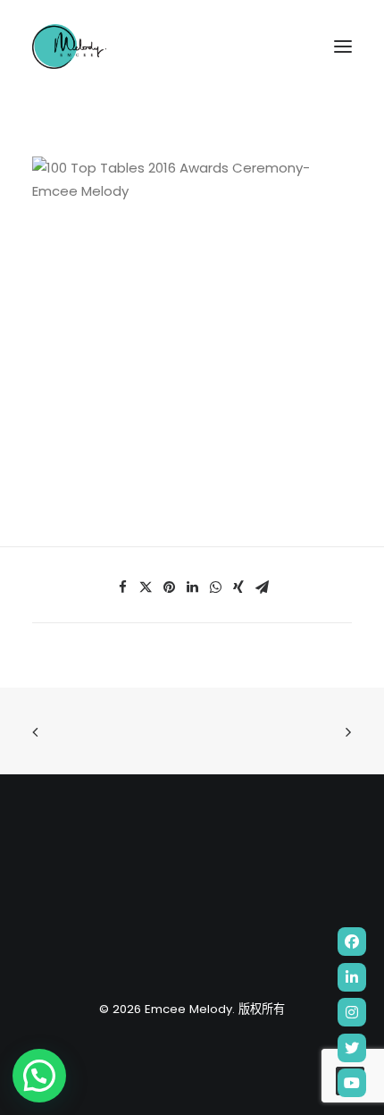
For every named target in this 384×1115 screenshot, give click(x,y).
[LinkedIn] (352, 977)
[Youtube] (352, 1083)
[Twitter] (352, 1048)
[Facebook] (352, 941)
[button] (39, 1075)
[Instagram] (352, 1012)
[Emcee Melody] (69, 46)
